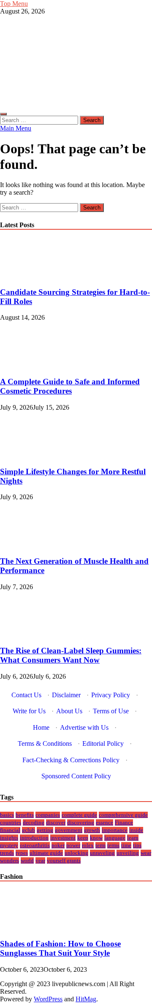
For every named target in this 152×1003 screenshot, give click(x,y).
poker (58, 845)
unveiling (128, 853)
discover (55, 822)
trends (7, 853)
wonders (9, 860)
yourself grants (64, 860)
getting (45, 830)
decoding (33, 822)
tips (137, 845)
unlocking (76, 853)
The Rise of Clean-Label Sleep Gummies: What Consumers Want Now (70, 655)
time (126, 845)
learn (132, 837)
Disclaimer (66, 695)
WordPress (48, 999)
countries (10, 822)
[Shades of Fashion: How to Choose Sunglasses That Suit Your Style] (28, 927)
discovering (80, 822)
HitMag (86, 999)
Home (41, 727)
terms (113, 845)
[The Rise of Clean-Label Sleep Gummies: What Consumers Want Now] (28, 634)
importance (115, 830)
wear (146, 853)
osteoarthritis (35, 845)
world (27, 860)
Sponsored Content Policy (76, 776)
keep (82, 837)
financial (10, 830)
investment (63, 837)
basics (7, 815)
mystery (9, 845)
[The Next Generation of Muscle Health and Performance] (28, 544)
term (100, 845)
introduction (34, 837)
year (40, 860)
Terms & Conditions (45, 743)
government (68, 830)
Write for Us (29, 711)
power (73, 845)
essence (104, 822)
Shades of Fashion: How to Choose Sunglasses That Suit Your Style (60, 948)
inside (136, 830)
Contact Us (26, 695)
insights (9, 837)
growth (92, 830)
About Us (69, 711)
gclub (28, 830)
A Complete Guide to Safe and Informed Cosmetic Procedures (70, 386)
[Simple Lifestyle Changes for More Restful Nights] (28, 455)
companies (47, 815)
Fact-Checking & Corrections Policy (70, 760)
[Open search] (3, 114)
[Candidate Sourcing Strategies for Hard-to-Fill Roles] (28, 275)
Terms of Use (111, 711)
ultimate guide (46, 853)
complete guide (79, 815)
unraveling (102, 853)
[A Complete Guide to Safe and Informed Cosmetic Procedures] (28, 365)
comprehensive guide (123, 815)
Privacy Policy (110, 695)
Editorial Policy (103, 743)
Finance (124, 822)
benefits (25, 815)
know (96, 837)
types (22, 853)
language (114, 837)
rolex (88, 845)
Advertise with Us (84, 727)
